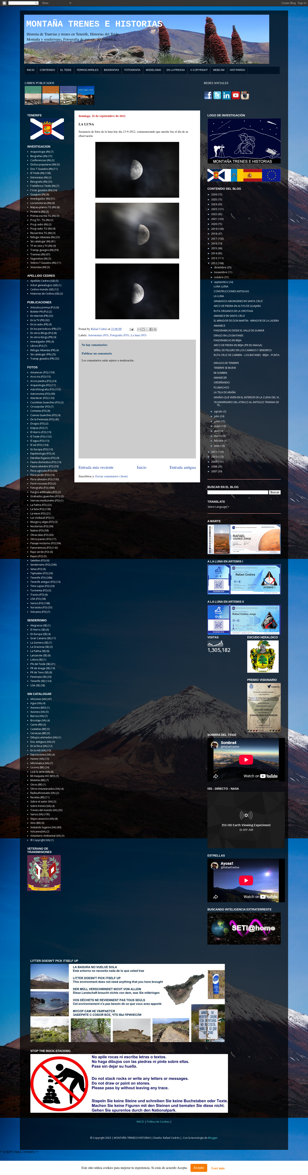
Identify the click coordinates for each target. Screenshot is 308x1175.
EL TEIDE (65, 70)
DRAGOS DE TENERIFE (226, 363)
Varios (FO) (36, 603)
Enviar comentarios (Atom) (111, 476)
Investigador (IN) (40, 198)
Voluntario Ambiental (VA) (45, 835)
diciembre (220, 267)
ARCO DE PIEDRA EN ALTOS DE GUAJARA (237, 306)
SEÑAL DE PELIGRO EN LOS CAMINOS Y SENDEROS (243, 350)
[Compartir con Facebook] (151, 329)
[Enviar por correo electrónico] (139, 329)
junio (217, 421)
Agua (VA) (36, 703)
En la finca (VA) (38, 746)
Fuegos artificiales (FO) (43, 492)
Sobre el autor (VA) (41, 801)
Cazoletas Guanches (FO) (45, 402)
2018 (214, 233)
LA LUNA (219, 296)
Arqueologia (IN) (40, 151)
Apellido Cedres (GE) (42, 281)
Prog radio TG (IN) (41, 228)
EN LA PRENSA (176, 70)
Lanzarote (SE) (38, 655)
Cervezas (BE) (38, 733)
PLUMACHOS (221, 387)
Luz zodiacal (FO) (40, 517)
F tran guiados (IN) (41, 190)
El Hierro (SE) (37, 629)
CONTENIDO (47, 70)
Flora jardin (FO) (39, 475)
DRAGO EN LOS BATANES (228, 335)
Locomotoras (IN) (40, 203)
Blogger (212, 1138)
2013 (214, 258)
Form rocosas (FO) (41, 483)
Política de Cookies (158, 1121)
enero (218, 446)
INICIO (30, 70)
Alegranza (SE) (38, 625)
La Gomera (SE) (39, 642)
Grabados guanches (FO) (45, 496)
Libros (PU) (36, 346)
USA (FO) (35, 599)
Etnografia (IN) (38, 181)
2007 (214, 471)
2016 (214, 243)
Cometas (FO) (38, 411)
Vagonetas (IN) (39, 258)
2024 (214, 204)
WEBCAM (218, 70)
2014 (214, 253)
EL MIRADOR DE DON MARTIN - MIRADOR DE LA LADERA (246, 320)
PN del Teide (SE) (40, 664)
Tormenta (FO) (39, 590)
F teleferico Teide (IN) (43, 186)
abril (217, 431)
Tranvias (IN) (37, 254)
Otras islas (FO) (39, 535)
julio (217, 416)
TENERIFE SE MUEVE (225, 368)
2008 (214, 466)
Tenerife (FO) (38, 577)
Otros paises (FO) (40, 539)
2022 (214, 214)
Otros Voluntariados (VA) (45, 789)
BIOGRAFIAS (111, 70)
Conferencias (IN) (40, 160)
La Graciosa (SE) (39, 647)
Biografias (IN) (38, 156)
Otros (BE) (36, 784)
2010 (214, 456)
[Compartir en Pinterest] (155, 329)
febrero (219, 441)
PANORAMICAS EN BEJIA (228, 340)
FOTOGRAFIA (132, 70)
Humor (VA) (37, 759)
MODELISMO (153, 70)
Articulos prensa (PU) (42, 307)
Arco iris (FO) (38, 376)
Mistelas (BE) (37, 780)
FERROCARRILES (87, 70)
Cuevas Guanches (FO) (43, 415)
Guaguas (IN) (37, 194)
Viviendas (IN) (38, 267)
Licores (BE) (37, 767)
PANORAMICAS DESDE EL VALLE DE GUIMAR (239, 330)
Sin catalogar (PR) (40, 354)
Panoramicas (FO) (40, 547)
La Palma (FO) (38, 505)
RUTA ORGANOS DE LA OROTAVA (233, 311)
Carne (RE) (36, 724)
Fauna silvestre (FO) (41, 466)
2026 (214, 194)
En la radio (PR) (39, 324)
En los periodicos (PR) (43, 329)
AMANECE (219, 325)
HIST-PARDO (237, 70)
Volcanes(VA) (38, 831)
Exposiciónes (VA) (40, 754)
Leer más (218, 1168)
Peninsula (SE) (38, 677)
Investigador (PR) (40, 341)
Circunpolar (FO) (40, 406)
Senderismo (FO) (40, 564)
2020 (214, 224)
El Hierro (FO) (38, 432)
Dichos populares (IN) (43, 164)
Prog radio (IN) (39, 224)
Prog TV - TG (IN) (40, 220)
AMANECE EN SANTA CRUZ (229, 316)
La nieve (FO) (37, 513)
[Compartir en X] (147, 329)
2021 (214, 219)
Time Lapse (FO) (39, 586)
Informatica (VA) (39, 763)
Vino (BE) (35, 823)
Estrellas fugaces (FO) (43, 458)
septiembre (221, 282)
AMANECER (220, 377)
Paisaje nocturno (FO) (43, 543)
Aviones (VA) (37, 712)
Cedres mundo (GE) (41, 289)
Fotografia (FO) (119, 335)
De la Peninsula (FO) (42, 419)
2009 (214, 462)
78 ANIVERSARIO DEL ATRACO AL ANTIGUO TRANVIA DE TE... (246, 403)
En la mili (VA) (38, 750)
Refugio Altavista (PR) (42, 350)
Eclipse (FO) (37, 428)
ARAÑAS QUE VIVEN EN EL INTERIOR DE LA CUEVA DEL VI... (247, 397)
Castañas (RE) (38, 729)
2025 (214, 199)
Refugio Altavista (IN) (42, 237)
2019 (214, 229)
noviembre (221, 272)
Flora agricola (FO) (41, 471)
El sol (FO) (36, 445)
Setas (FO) (36, 569)
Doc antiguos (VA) (40, 742)
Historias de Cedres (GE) (44, 293)
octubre (219, 277)
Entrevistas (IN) (39, 177)
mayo (217, 426)
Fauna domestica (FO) (43, 462)
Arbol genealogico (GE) (44, 285)
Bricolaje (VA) (38, 720)
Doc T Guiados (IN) (41, 169)
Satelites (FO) (38, 560)
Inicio (141, 467)
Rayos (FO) (36, 556)
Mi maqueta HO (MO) (42, 776)
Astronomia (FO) (98, 335)
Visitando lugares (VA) (43, 827)
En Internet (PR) (39, 316)
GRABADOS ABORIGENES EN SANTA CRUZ (238, 301)
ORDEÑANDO (222, 382)
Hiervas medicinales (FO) (45, 500)
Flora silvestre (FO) (41, 479)
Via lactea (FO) (38, 607)
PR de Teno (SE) (39, 672)
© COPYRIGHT (199, 70)
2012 (214, 263)
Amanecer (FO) (39, 372)
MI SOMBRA (220, 373)
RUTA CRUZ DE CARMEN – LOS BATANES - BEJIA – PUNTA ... (247, 356)
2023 (214, 209)
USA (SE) (35, 685)
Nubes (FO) (37, 530)
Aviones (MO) (38, 707)
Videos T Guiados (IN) (43, 263)
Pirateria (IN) (37, 211)
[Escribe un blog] (143, 329)
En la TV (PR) (37, 320)
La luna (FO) (138, 335)
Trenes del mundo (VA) (43, 810)
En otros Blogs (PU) (41, 333)
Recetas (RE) (37, 797)
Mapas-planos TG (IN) (43, 207)
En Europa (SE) (38, 634)
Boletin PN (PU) (39, 311)
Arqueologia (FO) (40, 385)
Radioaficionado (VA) (42, 793)
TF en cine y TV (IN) (41, 246)
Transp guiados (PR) (42, 358)
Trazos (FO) (37, 594)
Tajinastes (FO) (39, 573)
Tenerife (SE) (37, 681)
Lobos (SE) (36, 659)
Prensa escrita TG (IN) (43, 216)
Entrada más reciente (96, 467)
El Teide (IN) (37, 173)
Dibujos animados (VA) (43, 737)
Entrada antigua (183, 467)
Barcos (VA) (37, 716)
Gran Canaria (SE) (40, 638)
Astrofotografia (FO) (42, 389)
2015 (214, 248)
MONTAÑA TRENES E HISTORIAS (94, 24)
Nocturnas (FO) (39, 526)
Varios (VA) (36, 814)
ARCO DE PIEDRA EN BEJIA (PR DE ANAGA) (238, 345)
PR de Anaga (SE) (40, 668)
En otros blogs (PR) (41, 337)
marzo (218, 436)
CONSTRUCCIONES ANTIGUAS (231, 291)
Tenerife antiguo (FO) (42, 582)
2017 (214, 238)
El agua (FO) (37, 441)
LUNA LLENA (221, 286)
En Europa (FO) (39, 449)
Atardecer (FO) (39, 398)
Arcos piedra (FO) (40, 381)
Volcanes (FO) (38, 612)
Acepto (199, 1168)
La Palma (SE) (38, 651)
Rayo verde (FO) (39, 552)
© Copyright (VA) (40, 840)
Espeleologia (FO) (40, 453)
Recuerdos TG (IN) (41, 233)
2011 (214, 452)
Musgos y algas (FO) (42, 522)
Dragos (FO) (37, 423)
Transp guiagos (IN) (41, 250)
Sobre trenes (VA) (40, 806)
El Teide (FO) (37, 436)
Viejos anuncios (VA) (42, 819)
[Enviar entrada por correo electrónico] (131, 329)
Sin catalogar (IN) (40, 241)
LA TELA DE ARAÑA (225, 392)
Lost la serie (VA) (40, 772)
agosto (218, 411)
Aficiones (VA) (38, 699)
